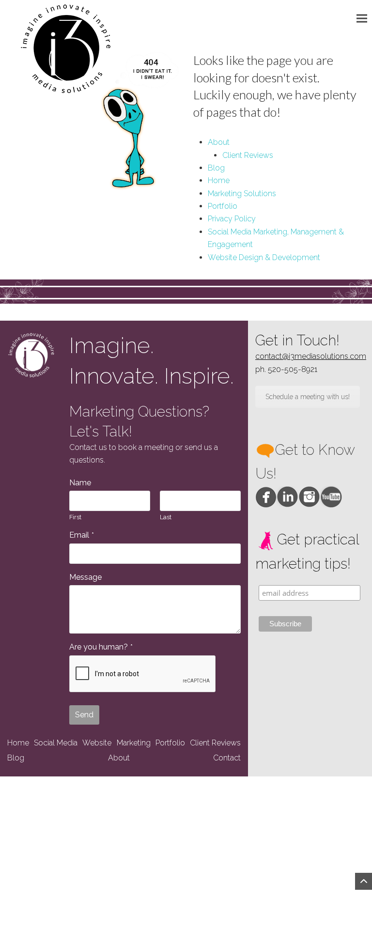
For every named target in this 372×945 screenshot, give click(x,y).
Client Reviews (247, 155)
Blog (216, 167)
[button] (364, 18)
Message (85, 577)
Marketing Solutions (242, 193)
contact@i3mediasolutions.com (310, 356)
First (75, 517)
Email (81, 535)
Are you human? (101, 646)
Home (219, 180)
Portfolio (222, 206)
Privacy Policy (232, 218)
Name (80, 482)
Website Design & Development (264, 257)
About (219, 142)
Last (165, 517)
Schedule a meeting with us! (307, 397)
